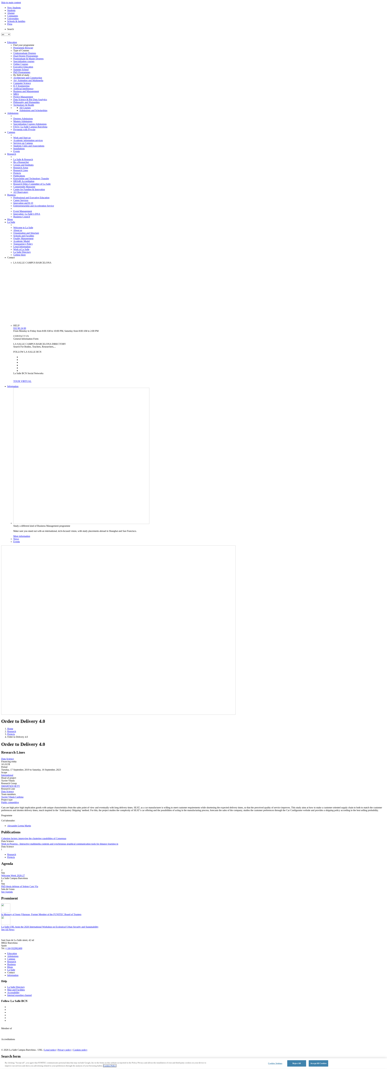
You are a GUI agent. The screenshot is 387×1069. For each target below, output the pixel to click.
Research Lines (20, 170)
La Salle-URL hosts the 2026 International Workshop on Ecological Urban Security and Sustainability (49, 927)
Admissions (12, 113)
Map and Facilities (16, 989)
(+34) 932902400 (13, 948)
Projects (17, 173)
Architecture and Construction (27, 77)
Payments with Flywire (24, 129)
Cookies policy (80, 1050)
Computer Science (22, 83)
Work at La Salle (21, 249)
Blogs (10, 219)
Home (10, 728)
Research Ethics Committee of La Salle (32, 184)
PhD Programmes (21, 72)
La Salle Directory (22, 252)
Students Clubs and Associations (28, 146)
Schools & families (16, 21)
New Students (14, 7)
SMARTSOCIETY (10, 786)
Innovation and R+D (23, 203)
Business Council (21, 216)
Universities (13, 18)
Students (11, 10)
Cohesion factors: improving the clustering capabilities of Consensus (33, 838)
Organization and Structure (26, 233)
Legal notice (50, 1050)
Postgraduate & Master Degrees (28, 58)
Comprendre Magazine (24, 186)
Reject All (297, 1063)
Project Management (23, 97)
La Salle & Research (23, 159)
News (16, 539)
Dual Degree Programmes (25, 56)
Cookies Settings (275, 1063)
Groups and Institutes (23, 165)
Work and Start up (22, 137)
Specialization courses (23, 61)
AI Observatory (20, 192)
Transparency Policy (23, 244)
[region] (193, 1063)
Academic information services (28, 140)
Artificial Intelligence (23, 88)
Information (12, 386)
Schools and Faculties (23, 235)
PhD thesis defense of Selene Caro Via (19, 886)
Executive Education (23, 67)
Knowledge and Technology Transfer (31, 178)
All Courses (25, 107)
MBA (16, 94)
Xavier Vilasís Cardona (12, 797)
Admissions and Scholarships (33, 110)
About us (17, 230)
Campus (11, 132)
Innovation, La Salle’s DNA (26, 214)
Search (10, 29)
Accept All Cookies (318, 1063)
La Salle (11, 222)
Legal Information (22, 246)
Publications (19, 176)
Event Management (22, 211)
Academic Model (21, 241)
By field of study (21, 75)
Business (11, 195)
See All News (7, 929)
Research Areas (20, 167)
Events (16, 151)
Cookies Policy (109, 1066)
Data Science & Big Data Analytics (30, 99)
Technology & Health (23, 105)
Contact (11, 257)
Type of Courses (21, 50)
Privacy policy (64, 1050)
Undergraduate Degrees (24, 53)
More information (21, 536)
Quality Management (23, 238)
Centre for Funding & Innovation (29, 189)
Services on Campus (23, 143)
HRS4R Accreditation (23, 181)
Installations (19, 148)
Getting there (19, 255)
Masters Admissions (22, 121)
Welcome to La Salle (23, 227)
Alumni (11, 13)
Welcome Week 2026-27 (13, 875)
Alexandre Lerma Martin (19, 825)
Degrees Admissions (23, 118)
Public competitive (10, 802)
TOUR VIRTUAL (22, 381)
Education (12, 42)
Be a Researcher (21, 162)
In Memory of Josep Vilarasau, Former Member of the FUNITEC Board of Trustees (41, 914)
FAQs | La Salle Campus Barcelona (30, 126)
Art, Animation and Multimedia (28, 80)
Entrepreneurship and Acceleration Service (33, 205)
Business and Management (26, 91)
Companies (12, 16)
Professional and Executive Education (31, 197)
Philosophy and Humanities (26, 102)
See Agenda (7, 892)
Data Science (7, 759)
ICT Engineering (21, 86)
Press (9, 24)
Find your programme (23, 45)
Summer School (21, 69)
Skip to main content (11, 2)
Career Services (20, 200)
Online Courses (20, 64)
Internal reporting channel (19, 995)
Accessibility (13, 992)
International (7, 775)
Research (11, 154)
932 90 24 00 (19, 328)
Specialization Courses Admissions (30, 124)
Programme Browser (23, 47)
